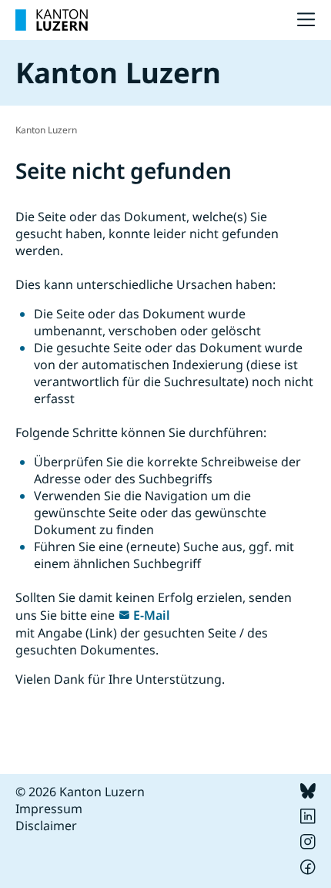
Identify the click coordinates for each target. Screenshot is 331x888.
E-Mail (151, 615)
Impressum (48, 808)
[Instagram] (308, 844)
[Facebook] (308, 870)
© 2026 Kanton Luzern (80, 791)
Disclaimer (46, 825)
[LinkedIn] (308, 819)
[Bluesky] (308, 793)
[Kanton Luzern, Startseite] (51, 20)
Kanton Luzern (46, 129)
